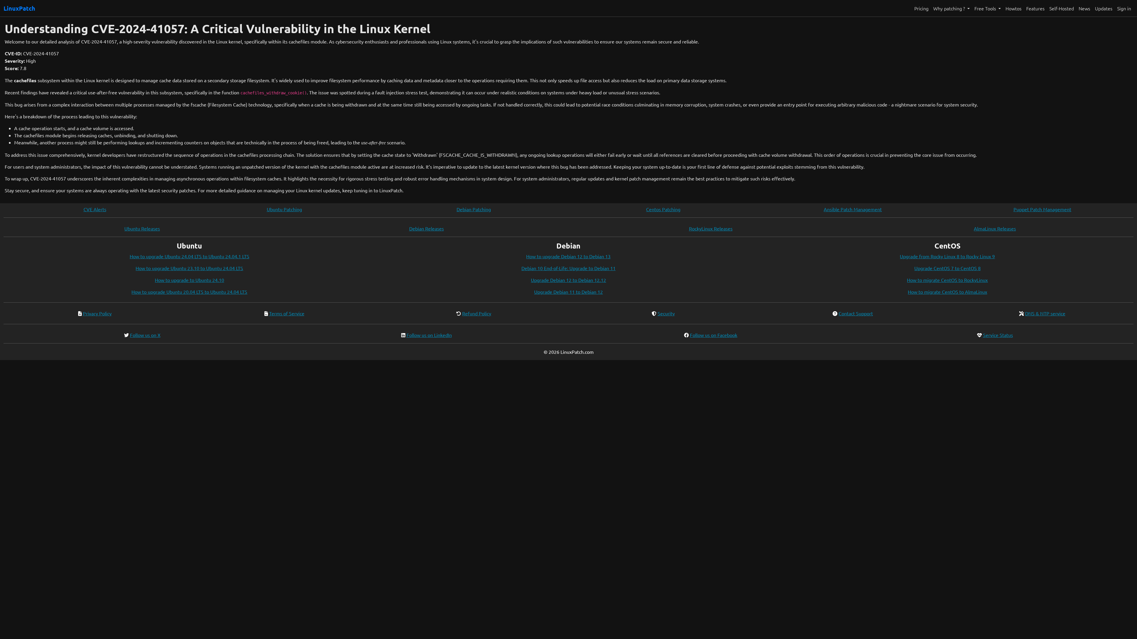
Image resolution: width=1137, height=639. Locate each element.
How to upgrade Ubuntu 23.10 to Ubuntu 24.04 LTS (189, 268)
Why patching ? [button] (949, 8)
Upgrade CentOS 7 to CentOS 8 (947, 268)
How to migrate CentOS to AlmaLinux (947, 292)
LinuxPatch (19, 8)
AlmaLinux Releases (995, 228)
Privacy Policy (97, 313)
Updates (1103, 8)
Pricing (921, 8)
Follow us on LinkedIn (429, 335)
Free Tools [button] (985, 8)
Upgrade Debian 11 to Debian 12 (568, 292)
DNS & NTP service (1045, 313)
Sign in (1124, 8)
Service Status (998, 335)
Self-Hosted (1061, 8)
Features (1035, 8)
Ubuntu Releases (142, 228)
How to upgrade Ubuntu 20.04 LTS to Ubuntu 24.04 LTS (189, 292)
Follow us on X (145, 335)
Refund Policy (476, 313)
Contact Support (856, 313)
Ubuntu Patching (284, 209)
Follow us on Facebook (713, 335)
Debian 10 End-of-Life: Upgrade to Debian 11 (568, 268)
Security (666, 313)
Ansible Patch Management (853, 209)
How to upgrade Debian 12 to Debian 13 (568, 256)
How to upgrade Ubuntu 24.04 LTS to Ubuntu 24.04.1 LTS (189, 256)
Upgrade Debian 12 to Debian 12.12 (568, 280)
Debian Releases (426, 228)
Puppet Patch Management (1042, 209)
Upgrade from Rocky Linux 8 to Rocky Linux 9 (947, 256)
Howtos (1014, 8)
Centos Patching (663, 209)
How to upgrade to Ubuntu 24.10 (189, 280)
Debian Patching (474, 209)
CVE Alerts (94, 209)
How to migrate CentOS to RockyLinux (947, 280)
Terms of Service (286, 313)
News (1084, 8)
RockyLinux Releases (711, 228)
